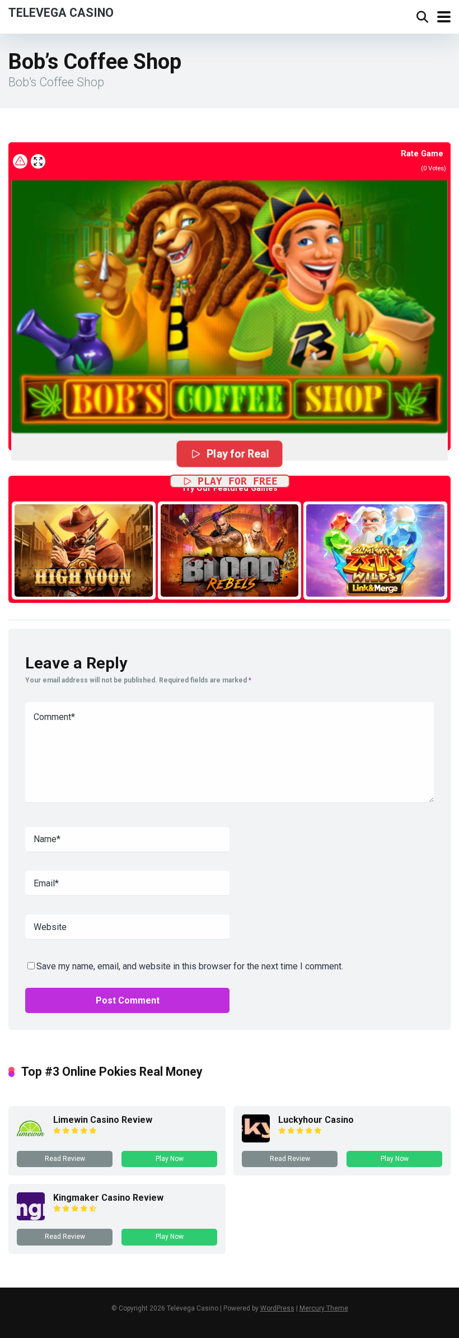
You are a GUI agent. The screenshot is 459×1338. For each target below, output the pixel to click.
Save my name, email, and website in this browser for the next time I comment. (189, 966)
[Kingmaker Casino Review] (31, 1217)
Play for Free (238, 481)
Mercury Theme (323, 1308)
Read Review (65, 1159)
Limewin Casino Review (102, 1119)
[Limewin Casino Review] (31, 1139)
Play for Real (238, 454)
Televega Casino (61, 12)
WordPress (277, 1308)
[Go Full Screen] (38, 161)
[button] (229, 293)
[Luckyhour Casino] (256, 1139)
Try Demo (83, 550)
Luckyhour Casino (316, 1119)
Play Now (170, 1159)
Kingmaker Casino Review (108, 1197)
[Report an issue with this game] (20, 161)
